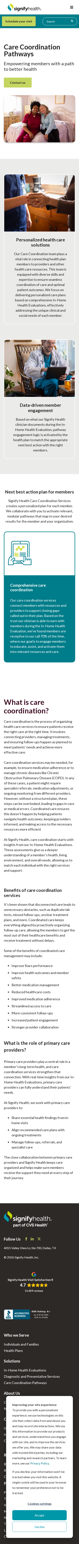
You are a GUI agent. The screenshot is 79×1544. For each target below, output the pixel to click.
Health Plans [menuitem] (13, 1350)
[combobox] (60, 21)
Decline (39, 1527)
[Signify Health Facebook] (26, 1239)
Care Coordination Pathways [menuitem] (25, 1383)
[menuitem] (21, 21)
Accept (39, 1515)
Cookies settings (40, 1503)
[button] (71, 7)
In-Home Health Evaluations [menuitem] (25, 1370)
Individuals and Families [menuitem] (21, 1344)
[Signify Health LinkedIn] (32, 1239)
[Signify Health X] (39, 1239)
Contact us (18, 82)
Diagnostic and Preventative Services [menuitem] (32, 1376)
